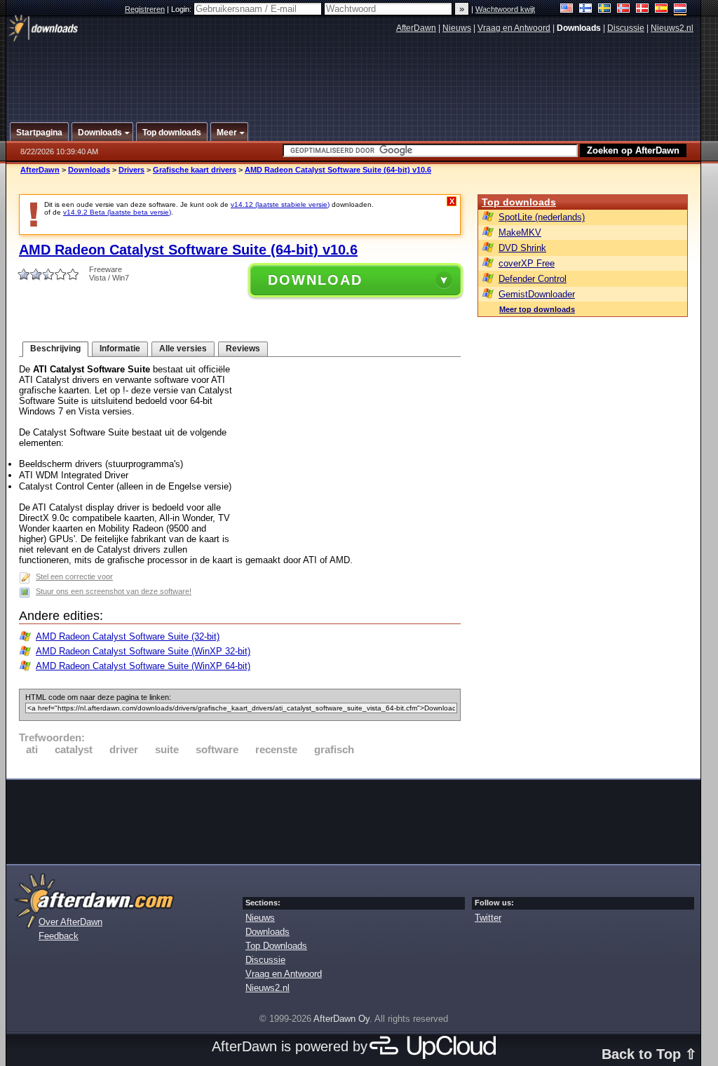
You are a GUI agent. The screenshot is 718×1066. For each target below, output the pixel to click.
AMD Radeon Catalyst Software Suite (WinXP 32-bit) (143, 651)
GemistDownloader (537, 294)
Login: (182, 9)
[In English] (567, 9)
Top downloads (519, 202)
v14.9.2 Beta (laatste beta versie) (117, 212)
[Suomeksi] (585, 9)
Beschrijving (55, 348)
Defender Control (533, 279)
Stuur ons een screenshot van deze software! (113, 591)
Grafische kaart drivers (194, 170)
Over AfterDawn (70, 922)
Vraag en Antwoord (513, 28)
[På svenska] (604, 9)
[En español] (661, 9)
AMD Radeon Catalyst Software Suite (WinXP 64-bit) (143, 666)
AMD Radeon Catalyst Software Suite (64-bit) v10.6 (338, 170)
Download (315, 280)
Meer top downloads (537, 309)
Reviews (243, 348)
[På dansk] (642, 9)
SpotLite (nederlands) (542, 217)
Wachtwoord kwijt (505, 9)
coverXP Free (527, 263)
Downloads (89, 170)
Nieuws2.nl (672, 28)
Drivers (131, 170)
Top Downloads (276, 945)
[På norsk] (623, 9)
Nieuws (456, 28)
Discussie (625, 28)
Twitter (488, 917)
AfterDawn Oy (341, 1018)
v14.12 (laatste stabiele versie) (280, 204)
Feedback (59, 936)
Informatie (120, 348)
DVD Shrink (522, 248)
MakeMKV (520, 232)
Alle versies (183, 348)
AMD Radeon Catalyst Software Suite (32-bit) (127, 636)
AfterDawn (416, 28)
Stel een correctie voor (74, 576)
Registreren (145, 9)
